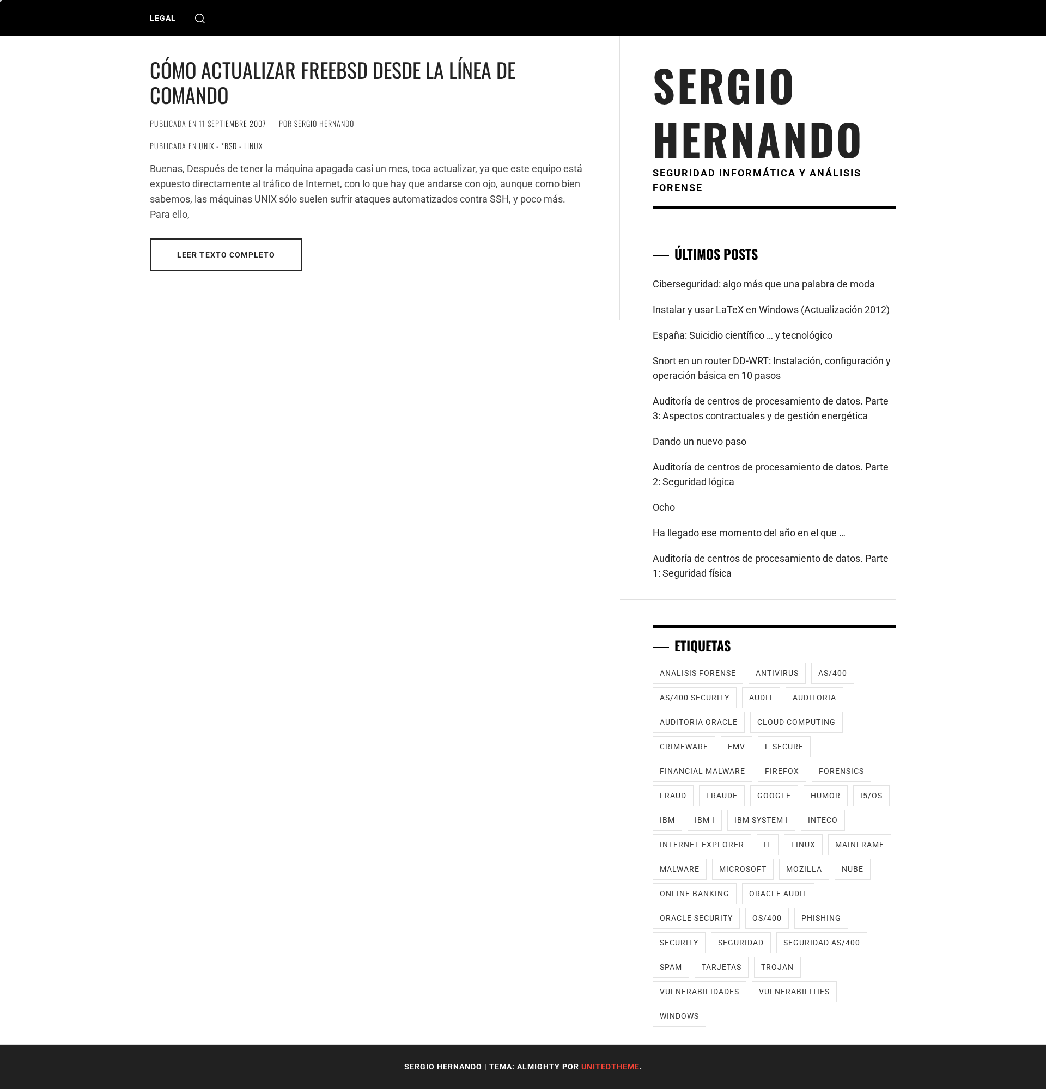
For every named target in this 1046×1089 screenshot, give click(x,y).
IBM (667, 820)
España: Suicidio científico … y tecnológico (742, 335)
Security (679, 942)
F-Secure (784, 746)
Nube (852, 869)
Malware (680, 869)
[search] (200, 18)
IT (767, 844)
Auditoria (814, 697)
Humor (826, 795)
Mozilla (804, 869)
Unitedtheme (610, 1066)
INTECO (823, 820)
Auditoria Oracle (699, 722)
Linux (803, 844)
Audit (761, 697)
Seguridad (741, 942)
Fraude (722, 795)
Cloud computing (796, 722)
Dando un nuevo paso (699, 441)
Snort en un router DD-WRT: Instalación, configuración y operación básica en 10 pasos (772, 368)
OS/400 (767, 918)
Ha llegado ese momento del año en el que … (749, 533)
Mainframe (859, 844)
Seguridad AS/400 (821, 942)
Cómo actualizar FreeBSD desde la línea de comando (332, 82)
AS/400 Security (694, 697)
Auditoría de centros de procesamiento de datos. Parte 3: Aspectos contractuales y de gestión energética (771, 408)
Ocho (664, 507)
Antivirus (777, 673)
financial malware (702, 771)
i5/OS (871, 795)
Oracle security (696, 918)
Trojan (777, 967)
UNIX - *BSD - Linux (231, 145)
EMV (736, 746)
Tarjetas (721, 967)
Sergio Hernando (324, 123)
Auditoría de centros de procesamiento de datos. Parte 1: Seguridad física (771, 566)
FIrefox (782, 771)
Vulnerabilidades (699, 991)
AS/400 (832, 673)
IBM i (705, 820)
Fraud (673, 795)
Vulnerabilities (794, 991)
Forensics (841, 771)
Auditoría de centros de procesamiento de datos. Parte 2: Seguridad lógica (771, 474)
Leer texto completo (226, 254)
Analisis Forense (698, 673)
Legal (163, 18)
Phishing (821, 918)
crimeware (684, 746)
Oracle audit (778, 893)
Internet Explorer (702, 844)
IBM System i (761, 820)
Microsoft (743, 869)
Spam (671, 967)
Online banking (694, 893)
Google (774, 795)
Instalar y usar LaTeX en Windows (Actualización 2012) (771, 309)
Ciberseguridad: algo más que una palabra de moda (764, 284)
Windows (679, 1016)
